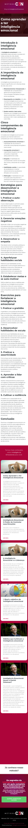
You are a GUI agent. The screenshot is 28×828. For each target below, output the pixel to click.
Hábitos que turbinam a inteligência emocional (13, 640)
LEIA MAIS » (6, 499)
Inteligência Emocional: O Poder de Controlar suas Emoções (13, 522)
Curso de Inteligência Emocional (14, 823)
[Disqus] (14, 741)
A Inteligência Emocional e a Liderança (13, 559)
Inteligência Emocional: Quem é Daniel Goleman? (13, 680)
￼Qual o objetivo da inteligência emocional (13, 600)
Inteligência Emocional (19, 825)
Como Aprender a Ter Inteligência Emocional (13, 477)
